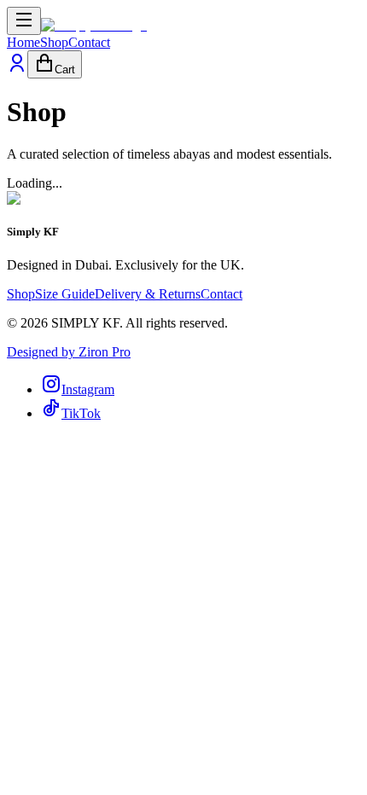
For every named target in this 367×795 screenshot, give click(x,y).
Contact (89, 42)
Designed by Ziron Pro (69, 352)
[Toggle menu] (24, 21)
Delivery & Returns (148, 294)
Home (23, 42)
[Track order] (17, 68)
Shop (54, 42)
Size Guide (65, 294)
